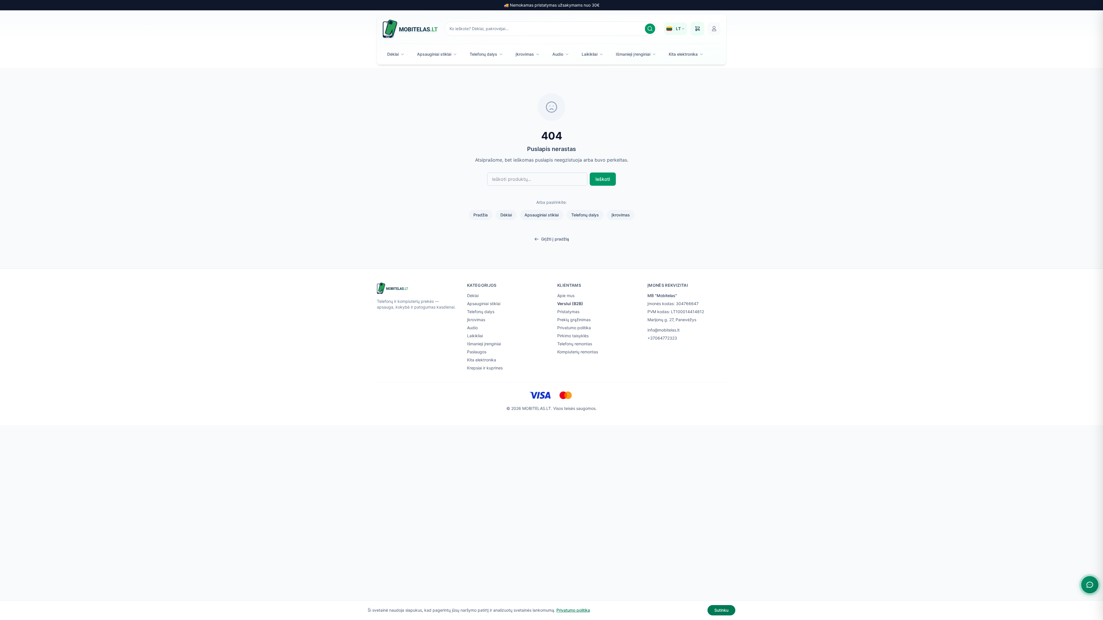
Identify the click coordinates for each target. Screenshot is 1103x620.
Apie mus (565, 295)
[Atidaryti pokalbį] (1089, 584)
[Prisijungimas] (714, 28)
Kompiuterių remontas (577, 351)
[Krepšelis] (697, 29)
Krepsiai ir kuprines (485, 367)
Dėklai (393, 54)
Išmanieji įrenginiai (633, 54)
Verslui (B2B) (570, 303)
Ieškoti (602, 179)
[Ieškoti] (650, 29)
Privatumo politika (574, 327)
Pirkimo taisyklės (573, 335)
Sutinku (721, 610)
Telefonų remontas (574, 343)
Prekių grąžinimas (574, 319)
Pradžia (480, 214)
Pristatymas (568, 311)
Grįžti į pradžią (555, 239)
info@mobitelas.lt (663, 330)
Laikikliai (589, 54)
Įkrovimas (525, 54)
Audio (557, 54)
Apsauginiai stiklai (434, 54)
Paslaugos (476, 351)
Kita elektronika (683, 54)
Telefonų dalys (483, 54)
